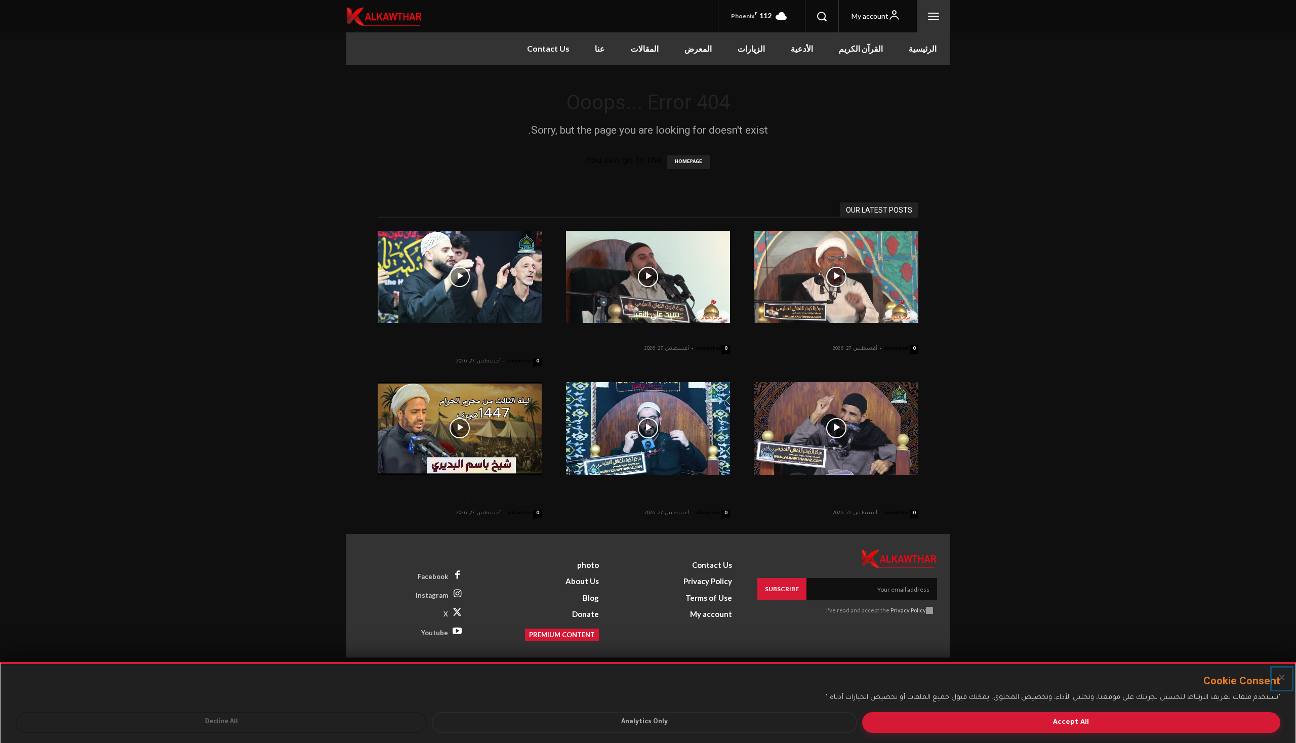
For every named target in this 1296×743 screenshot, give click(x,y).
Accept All (1071, 722)
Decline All (221, 722)
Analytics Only (644, 722)
